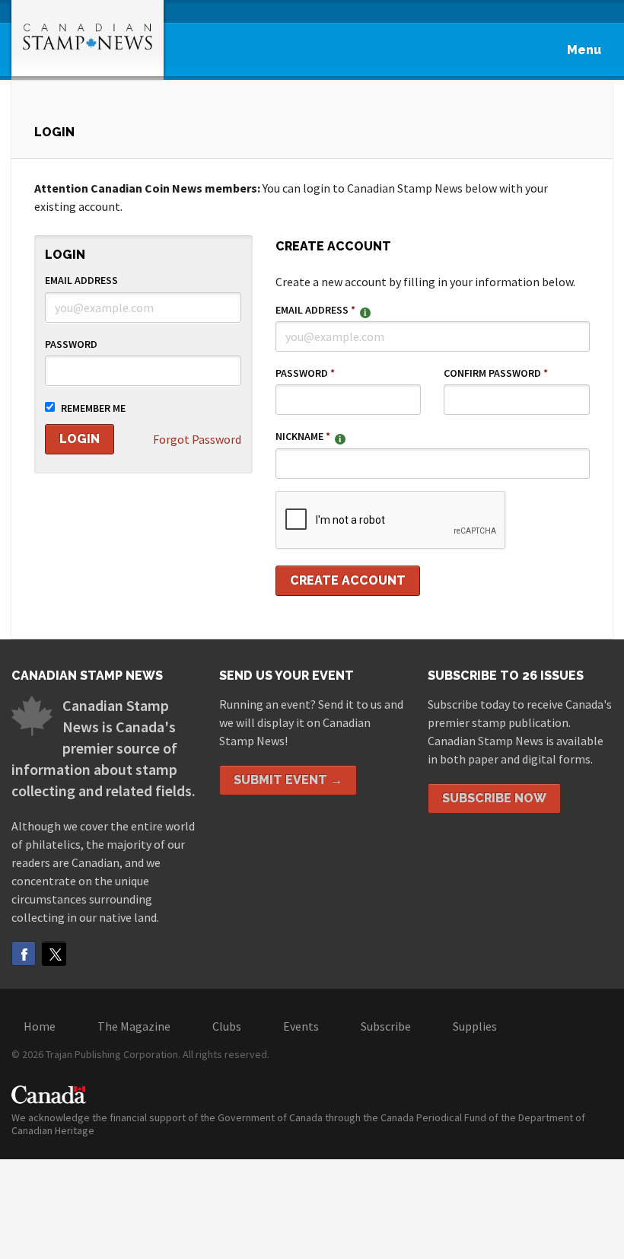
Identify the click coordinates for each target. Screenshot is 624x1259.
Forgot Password (197, 439)
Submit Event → (288, 780)
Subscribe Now (494, 798)
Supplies (475, 1026)
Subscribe (386, 1026)
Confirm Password (496, 373)
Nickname (302, 436)
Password (71, 344)
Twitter (54, 954)
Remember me (93, 408)
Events (301, 1026)
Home (40, 1026)
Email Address (81, 280)
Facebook (23, 954)
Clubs (226, 1026)
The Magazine (133, 1026)
